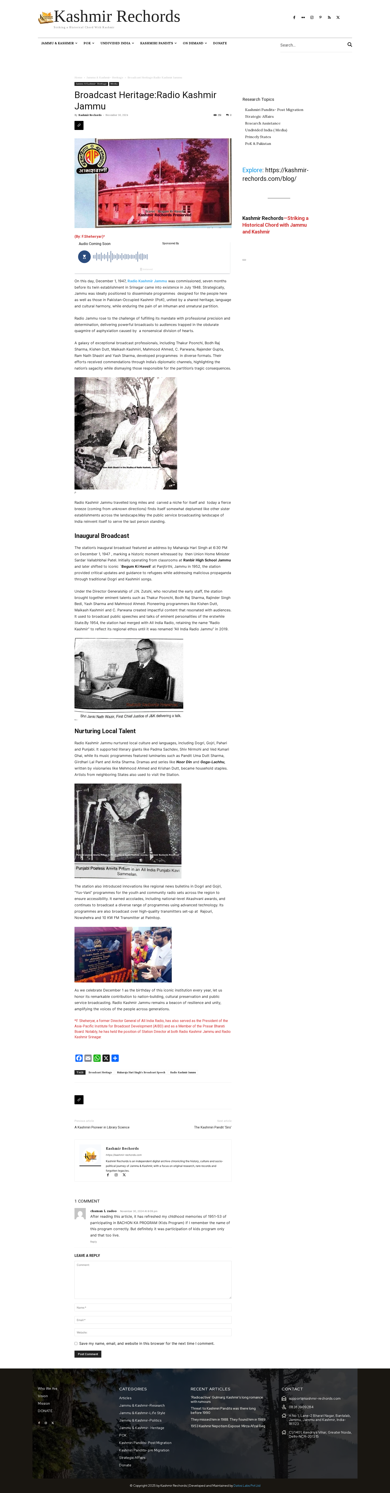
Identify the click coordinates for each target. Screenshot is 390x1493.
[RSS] (329, 17)
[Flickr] (303, 17)
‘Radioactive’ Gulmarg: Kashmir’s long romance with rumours (227, 1399)
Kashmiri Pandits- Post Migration (274, 109)
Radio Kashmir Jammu (147, 281)
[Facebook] (294, 17)
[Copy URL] (79, 125)
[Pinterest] (320, 17)
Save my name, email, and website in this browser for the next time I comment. (146, 1343)
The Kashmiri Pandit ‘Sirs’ (213, 1127)
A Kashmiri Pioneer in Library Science (102, 1127)
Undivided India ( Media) (266, 130)
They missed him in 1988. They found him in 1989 (228, 1419)
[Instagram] (312, 17)
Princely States (258, 136)
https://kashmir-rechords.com (124, 1154)
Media (114, 83)
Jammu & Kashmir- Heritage (105, 77)
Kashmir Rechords (90, 115)
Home (78, 77)
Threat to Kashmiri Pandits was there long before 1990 (223, 1410)
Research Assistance (263, 123)
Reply (93, 1241)
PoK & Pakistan (258, 143)
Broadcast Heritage (100, 1072)
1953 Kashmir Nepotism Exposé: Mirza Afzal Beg (228, 1426)
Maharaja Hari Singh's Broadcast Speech (141, 1072)
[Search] (350, 45)
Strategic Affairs (259, 116)
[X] (338, 17)
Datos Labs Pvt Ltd (247, 1486)
